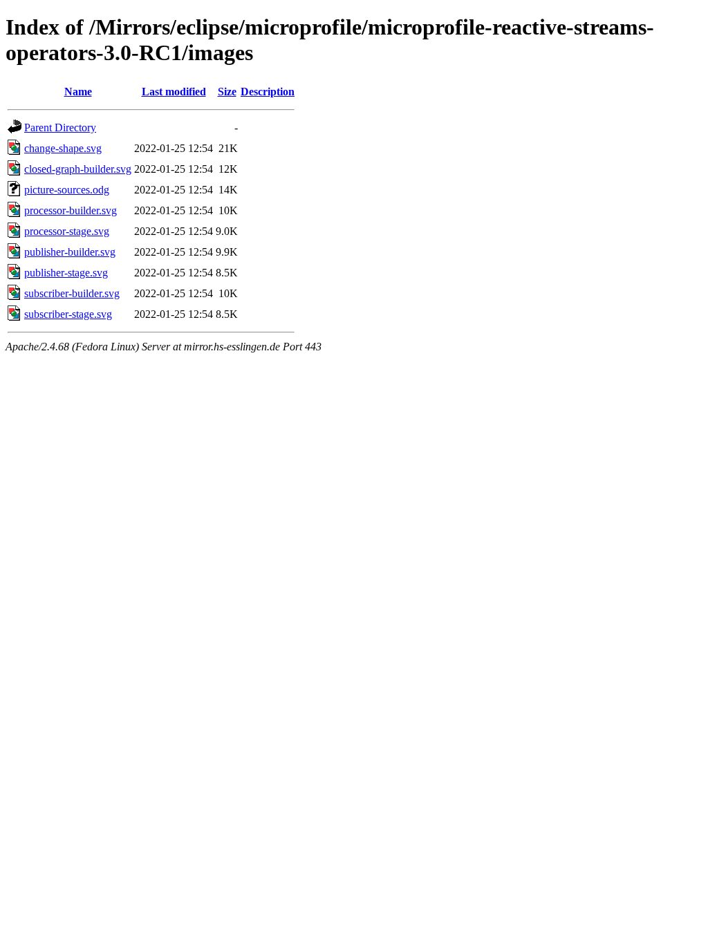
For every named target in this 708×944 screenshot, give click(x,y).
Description (268, 91)
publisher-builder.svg (69, 252)
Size (227, 91)
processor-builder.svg (70, 210)
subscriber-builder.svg (72, 293)
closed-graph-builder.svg (77, 169)
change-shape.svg (63, 148)
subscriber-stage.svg (68, 314)
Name (78, 91)
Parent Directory (60, 127)
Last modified (174, 91)
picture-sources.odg (66, 190)
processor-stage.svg (66, 231)
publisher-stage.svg (66, 273)
